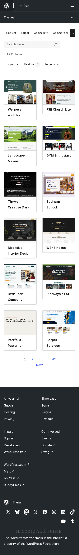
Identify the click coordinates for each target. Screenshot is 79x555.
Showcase (48, 398)
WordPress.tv (15, 452)
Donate (48, 445)
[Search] (56, 44)
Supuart (9, 438)
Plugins (46, 412)
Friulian (17, 502)
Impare (8, 431)
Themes (9, 17)
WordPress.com (17, 465)
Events (46, 438)
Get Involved (50, 431)
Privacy (9, 419)
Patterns (47, 419)
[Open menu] (73, 6)
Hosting (9, 412)
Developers (12, 445)
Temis (45, 405)
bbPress (11, 478)
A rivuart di (11, 398)
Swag (47, 452)
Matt (9, 471)
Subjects (50, 64)
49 (54, 359)
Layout (11, 64)
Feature (31, 64)
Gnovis (9, 405)
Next (39, 365)
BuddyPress (14, 485)
